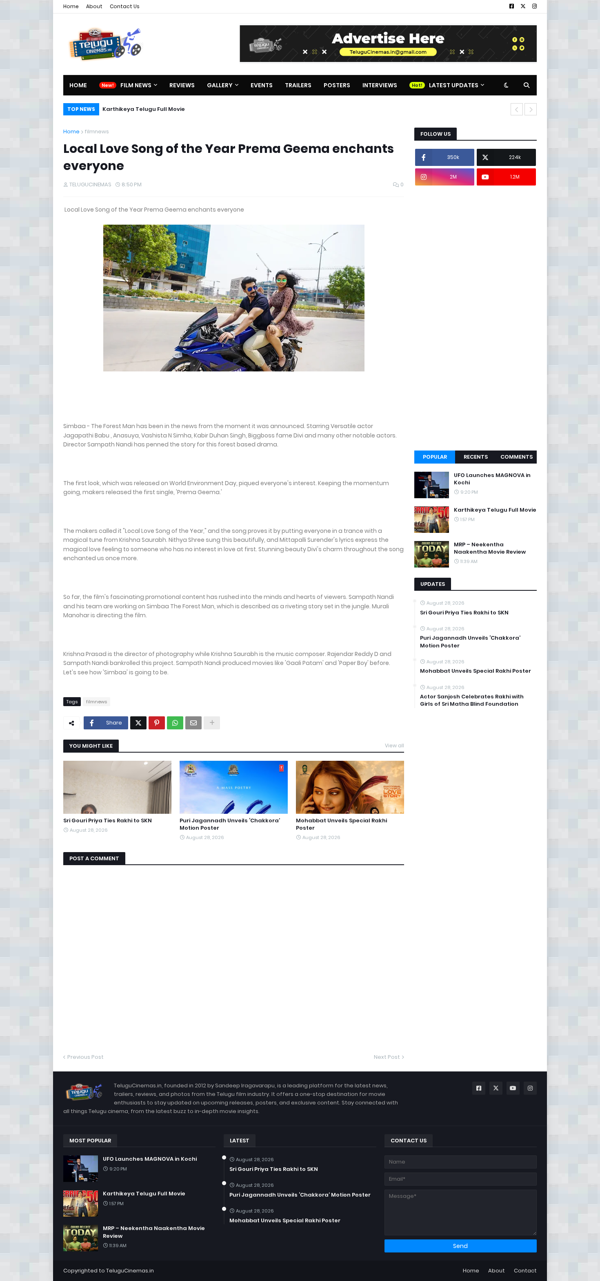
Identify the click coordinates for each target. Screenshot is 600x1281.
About (94, 6)
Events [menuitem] (262, 85)
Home (71, 6)
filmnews (96, 131)
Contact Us (125, 6)
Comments (516, 457)
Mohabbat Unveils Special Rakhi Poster (341, 824)
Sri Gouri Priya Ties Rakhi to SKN (107, 820)
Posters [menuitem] (337, 85)
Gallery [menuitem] (220, 85)
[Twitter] (138, 722)
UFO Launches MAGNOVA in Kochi (492, 479)
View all (394, 745)
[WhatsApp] (175, 722)
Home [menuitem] (78, 85)
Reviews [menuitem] (182, 85)
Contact (525, 1270)
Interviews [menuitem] (379, 85)
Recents (476, 457)
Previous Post (85, 1057)
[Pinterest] (157, 722)
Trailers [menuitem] (298, 85)
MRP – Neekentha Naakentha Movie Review (490, 548)
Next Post (387, 1057)
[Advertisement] (475, 318)
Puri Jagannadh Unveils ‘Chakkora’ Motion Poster (230, 824)
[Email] (193, 722)
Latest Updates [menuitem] (453, 85)
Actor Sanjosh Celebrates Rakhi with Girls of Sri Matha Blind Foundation (472, 700)
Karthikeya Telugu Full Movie (143, 109)
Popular (435, 457)
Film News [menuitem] (135, 85)
